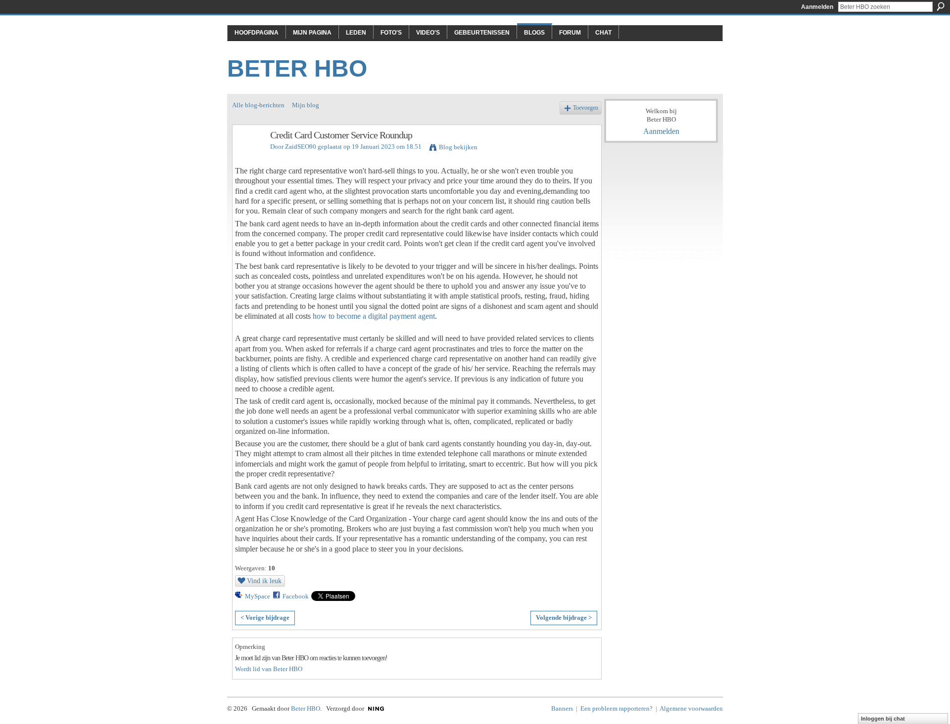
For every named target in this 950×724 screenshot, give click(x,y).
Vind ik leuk (264, 581)
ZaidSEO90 (300, 146)
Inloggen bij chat (883, 719)
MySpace (257, 596)
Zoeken (941, 6)
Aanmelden (817, 6)
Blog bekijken (458, 147)
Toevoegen (585, 108)
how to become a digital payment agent (374, 316)
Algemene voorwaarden (691, 708)
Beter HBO (297, 68)
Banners (562, 708)
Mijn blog (305, 105)
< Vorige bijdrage (264, 617)
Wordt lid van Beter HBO (268, 669)
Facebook (296, 596)
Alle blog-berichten (258, 105)
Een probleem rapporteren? (616, 708)
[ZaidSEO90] (248, 156)
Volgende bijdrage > (564, 617)
